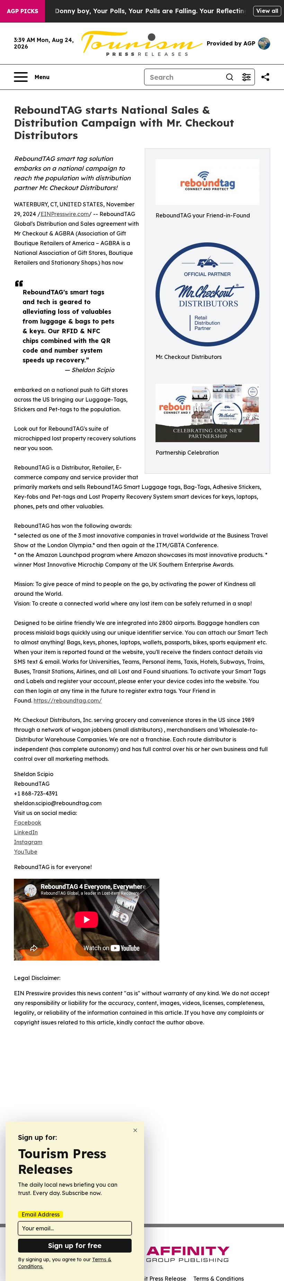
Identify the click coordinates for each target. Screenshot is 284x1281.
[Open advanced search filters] (246, 77)
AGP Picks (22, 11)
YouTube (25, 851)
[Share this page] (265, 77)
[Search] (229, 77)
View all (267, 10)
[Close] (135, 1130)
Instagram (28, 842)
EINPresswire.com (65, 213)
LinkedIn (26, 832)
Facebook (27, 822)
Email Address (40, 1214)
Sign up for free (74, 1245)
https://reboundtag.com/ (68, 700)
